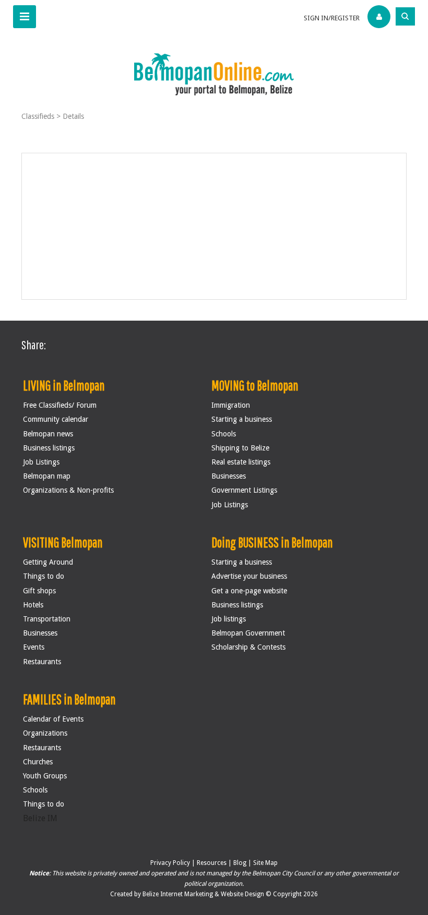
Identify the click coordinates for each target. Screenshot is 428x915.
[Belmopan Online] (214, 74)
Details (73, 116)
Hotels (33, 605)
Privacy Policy (170, 863)
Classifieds (37, 116)
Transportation (46, 619)
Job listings (228, 619)
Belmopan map (46, 476)
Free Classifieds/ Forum (60, 405)
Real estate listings (240, 462)
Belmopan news (48, 434)
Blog (239, 863)
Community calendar (55, 419)
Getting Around (48, 562)
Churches (38, 762)
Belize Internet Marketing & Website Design (204, 894)
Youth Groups (45, 776)
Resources (212, 863)
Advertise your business (249, 576)
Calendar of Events (53, 719)
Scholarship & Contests (248, 647)
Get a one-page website (249, 591)
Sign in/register (332, 18)
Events (33, 647)
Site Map (265, 863)
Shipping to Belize (240, 448)
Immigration (230, 405)
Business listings (49, 448)
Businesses (228, 476)
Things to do (43, 576)
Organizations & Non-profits (68, 490)
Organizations (45, 733)
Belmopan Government (248, 633)
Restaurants (42, 661)
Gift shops (39, 591)
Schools (223, 434)
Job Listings (41, 462)
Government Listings (244, 490)
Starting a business (241, 419)
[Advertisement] (214, 226)
